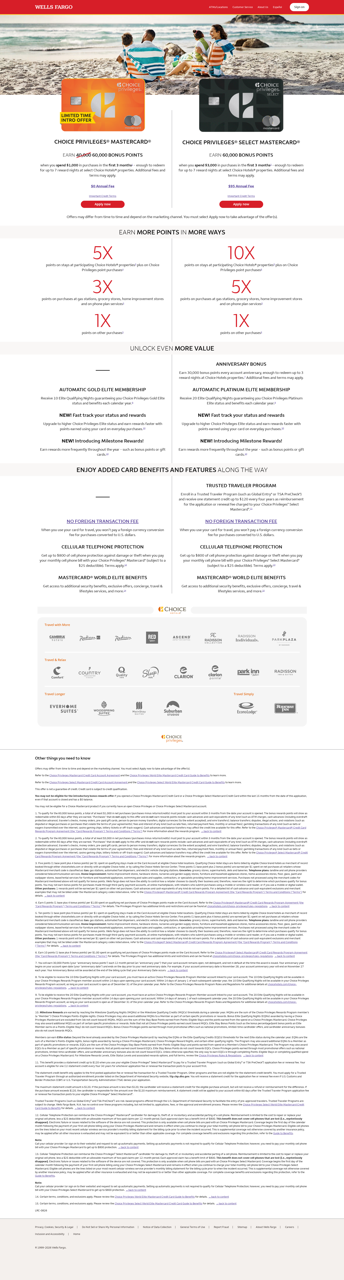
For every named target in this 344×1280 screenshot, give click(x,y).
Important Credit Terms (102, 196)
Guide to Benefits (283, 1133)
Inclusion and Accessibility (49, 1234)
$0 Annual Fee (102, 186)
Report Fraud (221, 1227)
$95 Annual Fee (241, 186)
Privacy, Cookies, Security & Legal (54, 1227)
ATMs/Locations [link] (218, 7)
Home (76, 1234)
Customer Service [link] (243, 7)
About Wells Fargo (266, 1227)
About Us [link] (263, 7)
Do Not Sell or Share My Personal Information (108, 1227)
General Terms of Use (192, 1227)
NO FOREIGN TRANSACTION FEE (103, 521)
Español (277, 7)
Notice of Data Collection (157, 1227)
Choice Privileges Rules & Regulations (220, 1055)
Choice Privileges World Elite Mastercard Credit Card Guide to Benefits (170, 775)
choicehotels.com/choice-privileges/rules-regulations (237, 906)
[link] (53, 7)
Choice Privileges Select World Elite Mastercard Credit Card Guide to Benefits (181, 782)
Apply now (103, 204)
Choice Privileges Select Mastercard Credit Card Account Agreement (88, 782)
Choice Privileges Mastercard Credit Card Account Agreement (84, 775)
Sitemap (242, 1227)
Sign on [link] (299, 7)
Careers (289, 1227)
